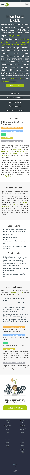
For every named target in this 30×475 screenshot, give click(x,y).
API (22, 422)
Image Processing (22, 428)
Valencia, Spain (18, 78)
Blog (7, 423)
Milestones (8, 429)
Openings (7, 430)
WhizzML (22, 435)
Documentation (22, 425)
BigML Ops (22, 423)
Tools (23, 433)
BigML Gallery (17, 149)
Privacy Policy (15, 464)
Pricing (7, 446)
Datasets (22, 451)
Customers (7, 441)
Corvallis (24, 202)
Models (22, 452)
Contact (7, 426)
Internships (7, 428)
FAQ (15, 466)
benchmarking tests (15, 153)
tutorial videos (5, 155)
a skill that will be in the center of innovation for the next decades (15, 42)
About (7, 422)
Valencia (15, 204)
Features (22, 426)
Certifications (22, 441)
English (16, 1)
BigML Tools (5, 151)
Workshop (22, 445)
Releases (22, 432)
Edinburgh (5, 206)
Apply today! (15, 85)
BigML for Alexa (22, 151)
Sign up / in (25, 1)
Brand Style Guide (7, 425)
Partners (7, 445)
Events (7, 442)
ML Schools (22, 443)
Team (7, 432)
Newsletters (7, 443)
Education (22, 442)
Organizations (22, 429)
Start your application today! (15, 408)
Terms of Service (15, 462)
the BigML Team (14, 35)
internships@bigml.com (8, 176)
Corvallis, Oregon (8, 81)
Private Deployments (22, 430)
